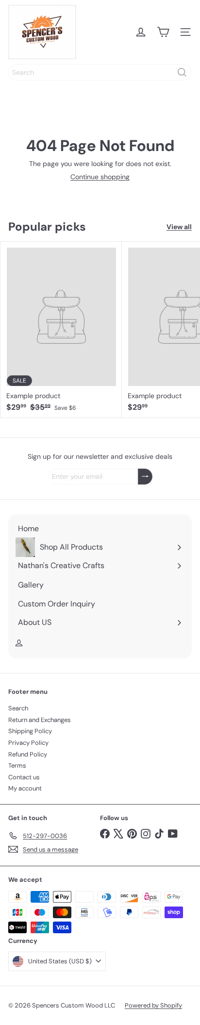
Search (18, 708)
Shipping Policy (30, 731)
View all (179, 227)
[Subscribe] (145, 477)
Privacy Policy (28, 743)
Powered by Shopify (153, 1005)
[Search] (182, 72)
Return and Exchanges (39, 720)
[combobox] (100, 72)
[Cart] (163, 32)
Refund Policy (27, 754)
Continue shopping (100, 176)
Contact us (24, 777)
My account (25, 788)
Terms (17, 765)
